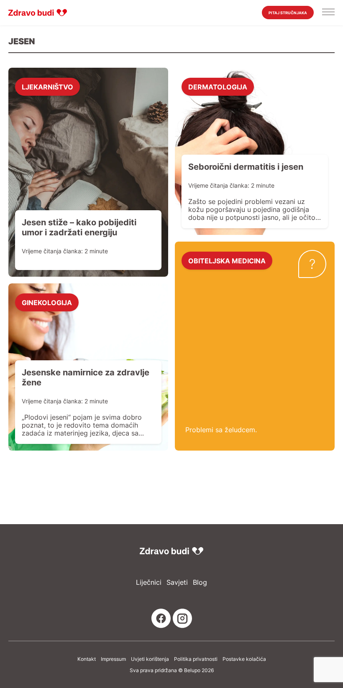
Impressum (113, 659)
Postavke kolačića (244, 659)
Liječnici (148, 582)
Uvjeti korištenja (150, 659)
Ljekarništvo (47, 87)
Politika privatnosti (196, 659)
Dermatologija (217, 87)
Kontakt (86, 659)
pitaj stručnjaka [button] (288, 12)
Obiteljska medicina (227, 260)
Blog (200, 582)
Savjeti (177, 582)
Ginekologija (47, 302)
